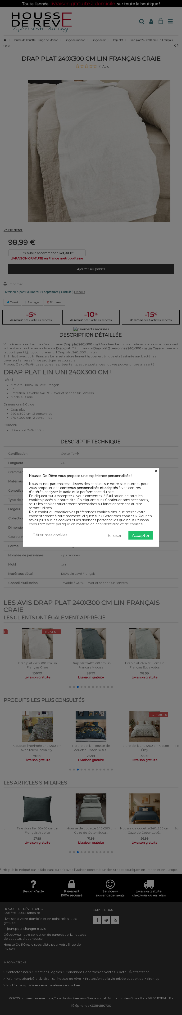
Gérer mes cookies (49, 535)
